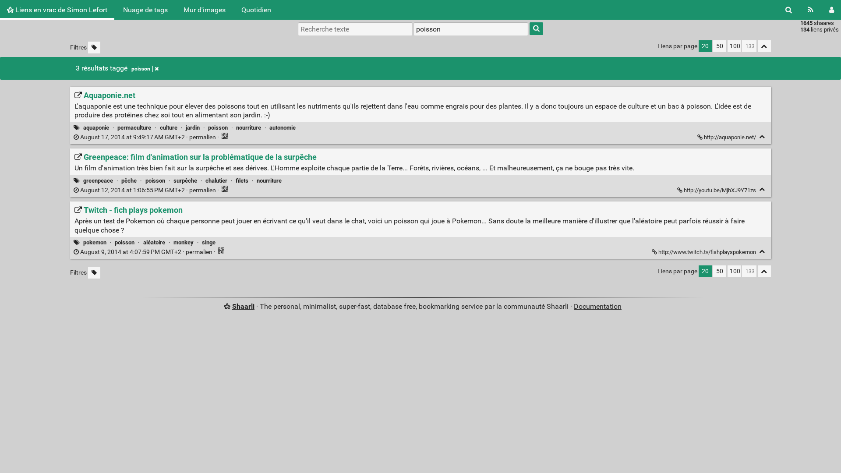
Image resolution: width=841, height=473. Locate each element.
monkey (183, 242)
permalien (148, 137)
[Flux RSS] (810, 10)
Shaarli (243, 306)
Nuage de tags (145, 10)
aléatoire (154, 242)
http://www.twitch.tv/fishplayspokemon (707, 252)
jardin (193, 127)
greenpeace (98, 180)
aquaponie (96, 127)
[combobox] (471, 28)
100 (735, 46)
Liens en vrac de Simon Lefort (60, 10)
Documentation (598, 306)
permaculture (134, 127)
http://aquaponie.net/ (730, 137)
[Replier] (762, 137)
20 (705, 46)
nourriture (248, 127)
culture (168, 127)
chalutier (216, 180)
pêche (129, 180)
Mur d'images (205, 10)
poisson (140, 69)
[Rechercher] (788, 10)
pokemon (94, 242)
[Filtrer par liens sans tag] (94, 47)
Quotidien (256, 10)
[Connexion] (831, 10)
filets (242, 180)
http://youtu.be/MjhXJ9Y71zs (719, 190)
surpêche (185, 180)
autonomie (282, 127)
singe (209, 242)
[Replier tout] (764, 46)
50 (719, 46)
